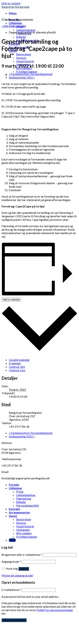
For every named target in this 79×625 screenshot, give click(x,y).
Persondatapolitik (27, 505)
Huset (13, 516)
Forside (14, 484)
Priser (20, 491)
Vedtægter (23, 529)
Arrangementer (19, 512)
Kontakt (14, 509)
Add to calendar (11, 299)
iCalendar (15, 363)
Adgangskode (11, 561)
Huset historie (25, 61)
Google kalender (19, 359)
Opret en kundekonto (14, 620)
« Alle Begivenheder (13, 26)
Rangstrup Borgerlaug (15, 6)
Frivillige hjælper (26, 71)
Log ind (24, 568)
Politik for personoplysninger (54, 610)
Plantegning (23, 498)
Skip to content (11, 3)
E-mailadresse (11, 589)
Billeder (21, 37)
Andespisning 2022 (22, 77)
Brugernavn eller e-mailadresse (21, 554)
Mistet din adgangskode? (17, 575)
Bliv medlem (24, 533)
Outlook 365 (17, 366)
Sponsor (21, 57)
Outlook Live (17, 370)
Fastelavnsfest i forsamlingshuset (31, 74)
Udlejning (15, 23)
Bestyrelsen (23, 54)
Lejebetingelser (26, 30)
